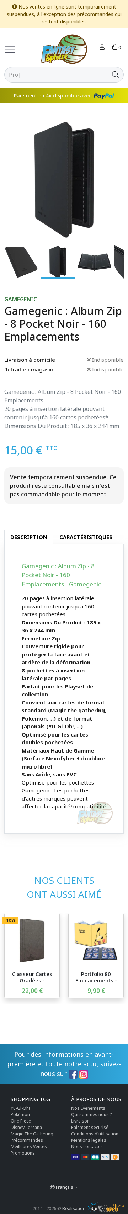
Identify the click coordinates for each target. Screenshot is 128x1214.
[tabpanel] (64, 688)
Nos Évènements (88, 1108)
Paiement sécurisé (89, 1127)
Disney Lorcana (26, 1127)
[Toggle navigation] (10, 49)
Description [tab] (28, 536)
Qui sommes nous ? (91, 1115)
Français (64, 1187)
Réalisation (74, 1208)
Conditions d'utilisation (94, 1134)
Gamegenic (20, 299)
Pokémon (20, 1115)
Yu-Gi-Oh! (20, 1108)
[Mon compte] (102, 47)
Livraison (80, 1121)
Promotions (23, 1153)
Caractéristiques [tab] (85, 536)
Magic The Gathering (32, 1134)
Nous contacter (86, 1147)
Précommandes (27, 1140)
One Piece (21, 1121)
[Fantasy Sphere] (64, 49)
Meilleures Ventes (29, 1147)
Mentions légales (88, 1140)
